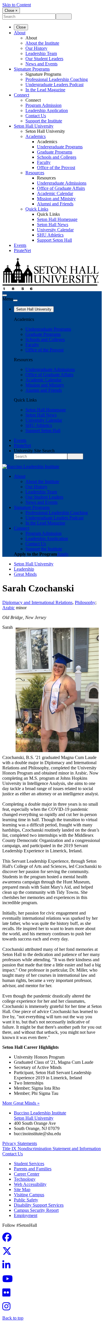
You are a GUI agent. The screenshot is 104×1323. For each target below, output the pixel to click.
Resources (34, 172)
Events (20, 245)
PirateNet (22, 250)
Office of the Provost (56, 167)
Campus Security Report (36, 1210)
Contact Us (35, 115)
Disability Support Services (39, 1205)
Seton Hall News (52, 224)
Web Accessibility (30, 1184)
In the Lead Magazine (45, 89)
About (19, 32)
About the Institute (42, 43)
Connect (21, 94)
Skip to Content (16, 4)
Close (21, 27)
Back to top (12, 1318)
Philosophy (85, 602)
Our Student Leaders (44, 58)
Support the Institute (43, 120)
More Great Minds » (21, 1103)
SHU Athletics (50, 234)
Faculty (44, 162)
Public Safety (26, 1199)
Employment (25, 1215)
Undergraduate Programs (60, 146)
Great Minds (25, 574)
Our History (36, 48)
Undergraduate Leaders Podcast (54, 84)
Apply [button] (62, 554)
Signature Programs (32, 69)
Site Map (22, 1189)
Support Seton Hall (54, 240)
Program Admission (43, 105)
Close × (11, 10)
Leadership (24, 569)
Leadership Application (46, 110)
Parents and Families (32, 1168)
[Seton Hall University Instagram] (8, 1308)
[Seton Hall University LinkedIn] (8, 1266)
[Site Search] (4, 295)
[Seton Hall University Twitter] (8, 1252)
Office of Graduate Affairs (61, 188)
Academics (35, 136)
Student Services (29, 1163)
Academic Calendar (55, 193)
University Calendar (55, 229)
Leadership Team (41, 53)
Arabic (8, 607)
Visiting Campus (29, 1194)
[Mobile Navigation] (15, 300)
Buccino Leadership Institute (40, 1112)
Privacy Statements (19, 1143)
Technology (25, 1179)
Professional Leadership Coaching (56, 79)
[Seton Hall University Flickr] (8, 1294)
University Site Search (34, 450)
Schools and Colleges (56, 157)
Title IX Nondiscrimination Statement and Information (51, 1148)
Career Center (26, 1173)
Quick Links (36, 209)
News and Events (41, 63)
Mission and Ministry (56, 198)
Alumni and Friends (55, 203)
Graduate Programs (54, 151)
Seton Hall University (33, 126)
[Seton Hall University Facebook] (8, 1239)
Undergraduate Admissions (61, 183)
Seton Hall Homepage (57, 219)
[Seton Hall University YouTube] (9, 1280)
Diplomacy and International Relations (37, 602)
